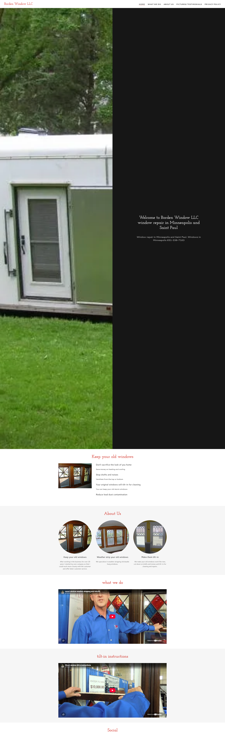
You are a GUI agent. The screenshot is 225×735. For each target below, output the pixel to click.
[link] (18, 4)
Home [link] (142, 4)
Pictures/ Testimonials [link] (189, 4)
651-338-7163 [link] (175, 240)
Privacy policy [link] (213, 4)
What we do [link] (154, 4)
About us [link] (169, 4)
